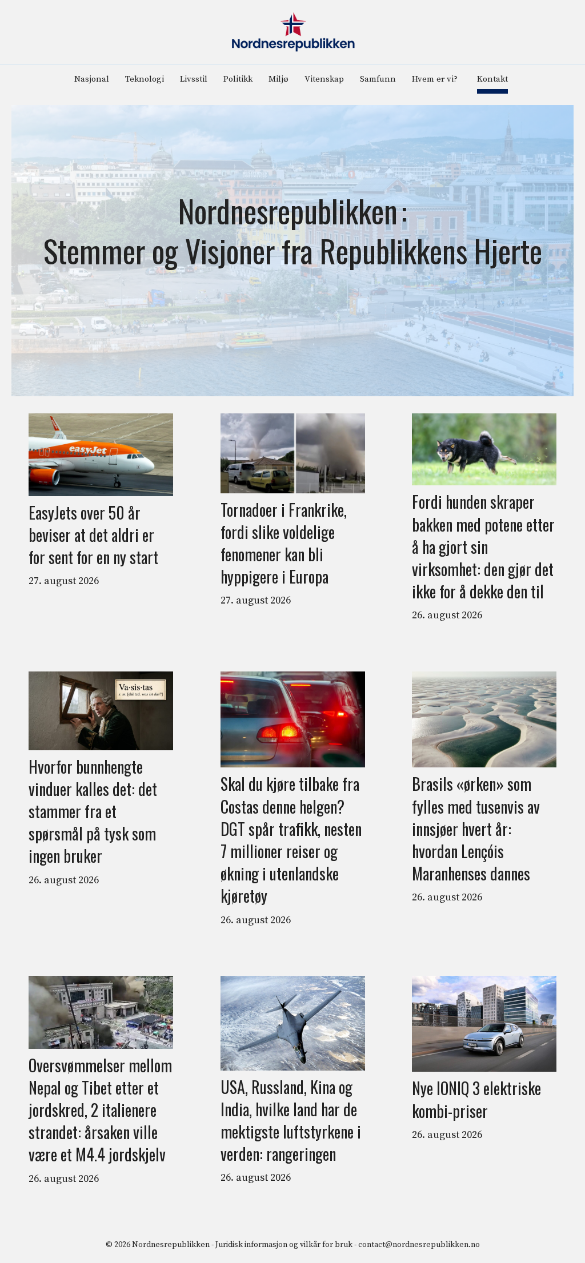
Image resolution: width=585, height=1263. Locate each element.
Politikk (238, 79)
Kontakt (492, 79)
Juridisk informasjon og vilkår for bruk (283, 1245)
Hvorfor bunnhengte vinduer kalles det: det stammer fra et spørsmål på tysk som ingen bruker (93, 811)
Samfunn (378, 79)
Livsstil (193, 79)
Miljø (279, 79)
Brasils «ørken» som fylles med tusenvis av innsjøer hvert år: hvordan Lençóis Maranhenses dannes (476, 828)
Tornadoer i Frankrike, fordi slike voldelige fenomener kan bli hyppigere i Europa (284, 543)
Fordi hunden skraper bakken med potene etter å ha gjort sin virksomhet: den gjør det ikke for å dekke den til (483, 546)
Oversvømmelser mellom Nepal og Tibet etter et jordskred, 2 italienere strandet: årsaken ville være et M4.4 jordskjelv (100, 1110)
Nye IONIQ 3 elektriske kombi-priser (476, 1099)
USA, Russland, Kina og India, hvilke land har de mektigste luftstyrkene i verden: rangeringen (291, 1120)
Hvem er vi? (435, 79)
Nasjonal (91, 79)
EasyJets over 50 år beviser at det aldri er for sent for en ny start (93, 535)
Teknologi (144, 79)
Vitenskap (324, 79)
